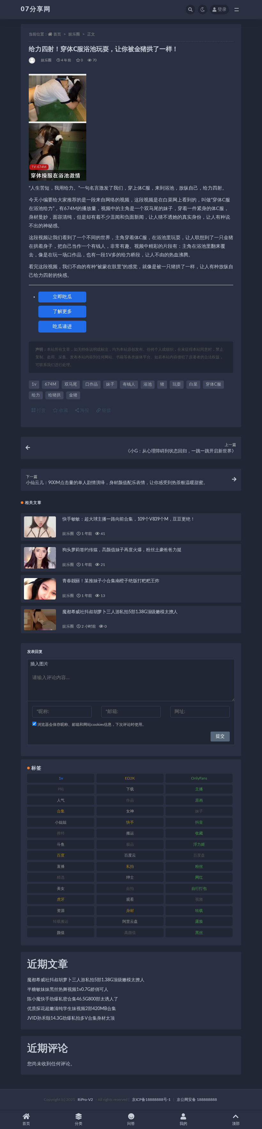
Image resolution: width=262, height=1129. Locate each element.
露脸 (199, 921)
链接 (106, 410)
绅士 (130, 877)
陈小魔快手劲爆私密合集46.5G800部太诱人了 (72, 999)
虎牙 (61, 899)
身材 (130, 911)
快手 (130, 822)
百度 (61, 855)
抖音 (199, 822)
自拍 (130, 888)
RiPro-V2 (85, 1100)
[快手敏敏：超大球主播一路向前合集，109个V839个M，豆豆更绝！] (40, 527)
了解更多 (62, 311)
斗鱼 (61, 844)
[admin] (32, 60)
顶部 (236, 1123)
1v (34, 384)
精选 (61, 877)
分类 (78, 1123)
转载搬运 (60, 921)
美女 (61, 888)
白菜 (193, 384)
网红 (199, 877)
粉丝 (199, 866)
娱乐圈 (74, 34)
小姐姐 (60, 822)
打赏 (40, 410)
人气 (61, 800)
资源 (61, 911)
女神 (130, 811)
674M (50, 384)
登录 (222, 9)
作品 (130, 800)
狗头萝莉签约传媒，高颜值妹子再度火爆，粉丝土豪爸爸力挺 (121, 550)
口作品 (91, 384)
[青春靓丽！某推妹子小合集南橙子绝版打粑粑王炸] (40, 589)
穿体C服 (213, 384)
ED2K (130, 778)
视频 (199, 899)
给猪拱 (54, 395)
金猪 (73, 395)
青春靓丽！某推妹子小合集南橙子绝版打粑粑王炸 (110, 581)
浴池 (147, 384)
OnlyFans (199, 778)
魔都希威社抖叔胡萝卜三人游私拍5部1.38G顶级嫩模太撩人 (120, 612)
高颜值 (130, 933)
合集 (61, 811)
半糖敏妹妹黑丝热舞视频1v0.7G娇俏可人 (67, 989)
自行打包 (199, 888)
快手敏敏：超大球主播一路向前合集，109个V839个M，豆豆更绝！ (128, 519)
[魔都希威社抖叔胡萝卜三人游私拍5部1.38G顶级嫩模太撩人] (40, 620)
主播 (199, 789)
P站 (61, 789)
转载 (199, 911)
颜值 (61, 933)
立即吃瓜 (62, 296)
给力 (36, 395)
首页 (57, 34)
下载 (130, 789)
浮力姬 (199, 844)
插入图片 (39, 664)
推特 (61, 833)
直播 (61, 866)
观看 (130, 899)
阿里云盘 (130, 921)
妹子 (110, 384)
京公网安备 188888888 (197, 1100)
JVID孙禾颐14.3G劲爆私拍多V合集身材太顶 (71, 1018)
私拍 (130, 866)
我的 (183, 1123)
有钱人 (129, 384)
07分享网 (36, 9)
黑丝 (199, 933)
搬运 (130, 833)
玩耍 (177, 384)
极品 (130, 844)
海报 (84, 410)
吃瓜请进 (62, 326)
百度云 (130, 855)
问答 (131, 1123)
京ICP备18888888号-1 (151, 1100)
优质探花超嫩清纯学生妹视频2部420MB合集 (71, 1009)
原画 (199, 800)
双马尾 (71, 384)
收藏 (63, 410)
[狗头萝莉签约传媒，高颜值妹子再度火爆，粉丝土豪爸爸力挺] (40, 557)
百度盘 (199, 855)
